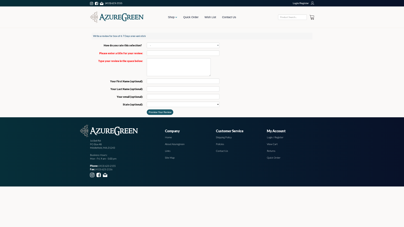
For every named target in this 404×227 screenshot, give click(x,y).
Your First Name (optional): (126, 81)
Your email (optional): (130, 96)
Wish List (210, 17)
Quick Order (191, 17)
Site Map (170, 157)
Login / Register (275, 137)
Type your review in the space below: (120, 60)
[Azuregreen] (117, 17)
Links (167, 150)
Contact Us (229, 17)
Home (168, 137)
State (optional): (133, 104)
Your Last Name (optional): (126, 88)
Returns (271, 150)
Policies (220, 144)
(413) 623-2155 (113, 3)
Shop (171, 17)
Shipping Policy (224, 137)
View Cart (272, 144)
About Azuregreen (174, 144)
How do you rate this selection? (123, 45)
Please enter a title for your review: (121, 53)
